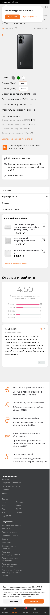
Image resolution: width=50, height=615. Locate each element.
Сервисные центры (10, 535)
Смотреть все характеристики (17, 139)
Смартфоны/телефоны (12, 483)
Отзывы (5, 203)
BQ (3, 509)
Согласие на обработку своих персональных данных (12, 573)
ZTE (4, 505)
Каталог (15, 612)
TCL (3, 513)
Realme (19, 513)
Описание (6, 190)
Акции (4, 493)
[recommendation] (43, 226)
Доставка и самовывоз (11, 525)
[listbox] (11, 2)
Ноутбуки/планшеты (11, 486)
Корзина (25, 610)
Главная (5, 612)
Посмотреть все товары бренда (15, 263)
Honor (18, 505)
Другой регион (30, 17)
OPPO (18, 509)
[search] (46, 7)
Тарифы (5, 479)
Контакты (6, 528)
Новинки (5, 490)
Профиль (35, 612)
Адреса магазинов (9, 532)
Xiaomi (5, 502)
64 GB (23, 89)
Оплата (5, 539)
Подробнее (13, 601)
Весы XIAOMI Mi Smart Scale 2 (26, 251)
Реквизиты (6, 542)
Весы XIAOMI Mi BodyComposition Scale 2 (25, 239)
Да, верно (12, 17)
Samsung (19, 502)
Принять (34, 601)
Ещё (45, 612)
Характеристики (9, 196)
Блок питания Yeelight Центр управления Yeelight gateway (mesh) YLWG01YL (26, 227)
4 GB (23, 83)
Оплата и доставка (10, 209)
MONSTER (6, 516)
